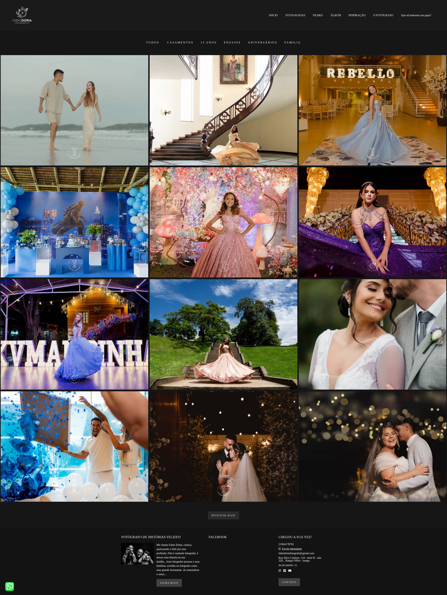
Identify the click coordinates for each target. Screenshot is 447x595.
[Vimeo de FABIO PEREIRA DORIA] (284, 570)
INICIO (273, 15)
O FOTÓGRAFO (383, 15)
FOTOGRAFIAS (295, 15)
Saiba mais (169, 583)
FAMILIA (292, 42)
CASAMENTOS (180, 42)
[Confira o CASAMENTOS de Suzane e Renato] (372, 334)
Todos (152, 42)
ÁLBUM (336, 15)
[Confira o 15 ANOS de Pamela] (223, 222)
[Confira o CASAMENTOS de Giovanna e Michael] (372, 446)
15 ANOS (209, 42)
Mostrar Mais (223, 515)
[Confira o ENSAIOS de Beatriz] (223, 110)
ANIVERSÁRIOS (262, 42)
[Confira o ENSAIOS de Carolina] (223, 334)
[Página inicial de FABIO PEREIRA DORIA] (24, 15)
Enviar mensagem (292, 548)
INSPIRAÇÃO (357, 15)
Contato (289, 582)
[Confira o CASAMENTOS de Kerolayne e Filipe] (223, 446)
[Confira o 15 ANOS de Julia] (372, 222)
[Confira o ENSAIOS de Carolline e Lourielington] (74, 110)
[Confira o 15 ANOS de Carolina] (372, 110)
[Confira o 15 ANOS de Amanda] (74, 334)
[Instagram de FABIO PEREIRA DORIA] (280, 570)
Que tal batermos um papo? (416, 15)
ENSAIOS (232, 42)
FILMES (318, 15)
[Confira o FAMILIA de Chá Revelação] (74, 446)
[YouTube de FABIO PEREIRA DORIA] (289, 570)
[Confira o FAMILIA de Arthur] (74, 222)
